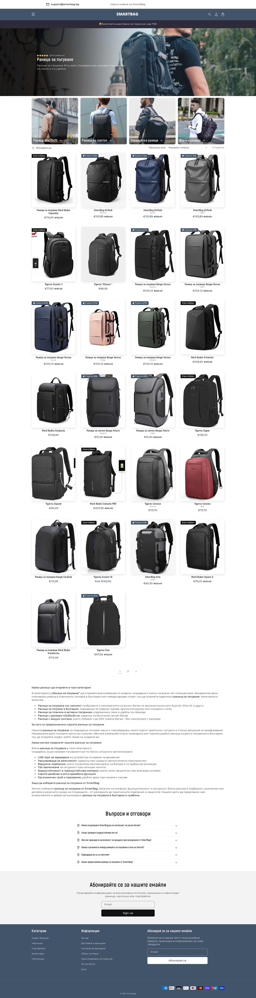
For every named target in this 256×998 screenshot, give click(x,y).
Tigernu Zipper (202, 430)
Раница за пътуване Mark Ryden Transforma (53, 652)
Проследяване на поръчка (96, 958)
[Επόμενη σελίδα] (136, 671)
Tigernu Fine (103, 650)
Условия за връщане (93, 948)
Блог (84, 969)
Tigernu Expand (53, 503)
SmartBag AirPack (103, 210)
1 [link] (120, 671)
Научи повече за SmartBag (128, 4)
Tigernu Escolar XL (103, 577)
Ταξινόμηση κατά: (157, 147)
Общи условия (90, 953)
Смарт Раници (40, 938)
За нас (85, 938)
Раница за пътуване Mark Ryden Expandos (53, 212)
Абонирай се (177, 960)
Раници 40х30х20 (45, 140)
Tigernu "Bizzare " (103, 284)
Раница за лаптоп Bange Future (103, 430)
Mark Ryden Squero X (202, 577)
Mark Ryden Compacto (53, 430)
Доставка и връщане (93, 943)
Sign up (128, 913)
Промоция (38, 958)
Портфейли (38, 948)
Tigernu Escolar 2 (54, 284)
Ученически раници (145, 140)
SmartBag (131, 994)
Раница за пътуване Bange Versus (153, 284)
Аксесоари (38, 953)
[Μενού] (33, 14)
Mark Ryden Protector (202, 357)
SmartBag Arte (152, 577)
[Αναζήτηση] (210, 14)
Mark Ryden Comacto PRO (103, 503)
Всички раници (190, 140)
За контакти (88, 964)
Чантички (37, 943)
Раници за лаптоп (95, 140)
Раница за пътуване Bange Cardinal (53, 577)
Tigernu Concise (153, 503)
